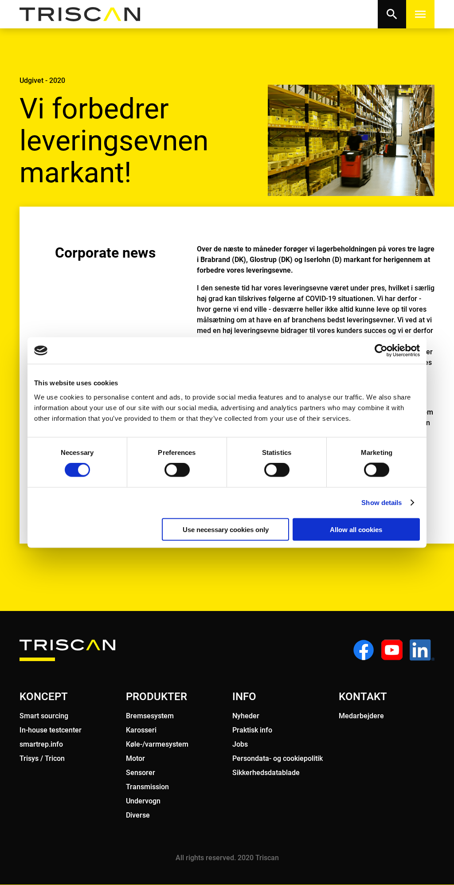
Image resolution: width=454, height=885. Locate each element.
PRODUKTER (156, 696)
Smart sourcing (44, 716)
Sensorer (140, 772)
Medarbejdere (361, 716)
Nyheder (245, 716)
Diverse (138, 815)
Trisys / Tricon (42, 758)
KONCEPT (44, 696)
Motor (135, 758)
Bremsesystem (150, 716)
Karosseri (141, 730)
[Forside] (85, 14)
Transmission (147, 787)
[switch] (177, 470)
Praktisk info (252, 730)
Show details (381, 502)
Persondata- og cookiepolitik (277, 758)
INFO (244, 696)
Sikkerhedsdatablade (266, 772)
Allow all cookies (356, 529)
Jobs (240, 744)
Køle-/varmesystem (157, 744)
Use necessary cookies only (226, 529)
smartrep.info (41, 744)
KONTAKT (363, 696)
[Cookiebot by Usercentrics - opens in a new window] (381, 350)
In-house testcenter (51, 730)
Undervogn (143, 801)
